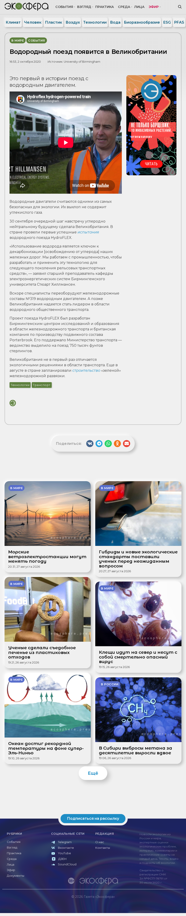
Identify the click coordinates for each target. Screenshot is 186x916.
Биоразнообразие (142, 22)
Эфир (154, 7)
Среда (124, 7)
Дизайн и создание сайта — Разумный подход (156, 906)
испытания (88, 232)
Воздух (73, 22)
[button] (89, 443)
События (64, 7)
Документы (15, 875)
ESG (167, 22)
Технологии (95, 22)
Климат (13, 22)
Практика (104, 7)
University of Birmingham (82, 61)
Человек (33, 22)
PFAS (179, 22)
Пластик (53, 22)
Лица (139, 7)
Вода (115, 22)
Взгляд (84, 7)
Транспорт (42, 385)
